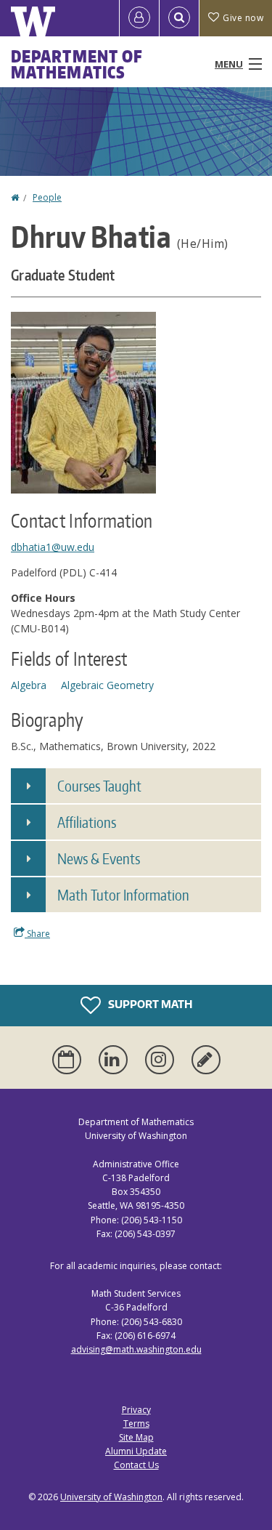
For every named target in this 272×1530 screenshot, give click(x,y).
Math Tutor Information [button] (123, 894)
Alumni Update (136, 1451)
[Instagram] (162, 1059)
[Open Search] (179, 18)
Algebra (28, 685)
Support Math (149, 1004)
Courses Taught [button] (99, 785)
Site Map (136, 1437)
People (47, 197)
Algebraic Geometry (107, 685)
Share (37, 933)
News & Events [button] (98, 858)
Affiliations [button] (86, 822)
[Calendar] (69, 1059)
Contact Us (136, 1465)
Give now (243, 18)
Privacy (136, 1410)
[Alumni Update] (206, 1059)
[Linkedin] (116, 1059)
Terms (136, 1423)
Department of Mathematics (77, 64)
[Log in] (139, 18)
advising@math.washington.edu (136, 1349)
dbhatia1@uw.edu (52, 547)
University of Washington (111, 1497)
